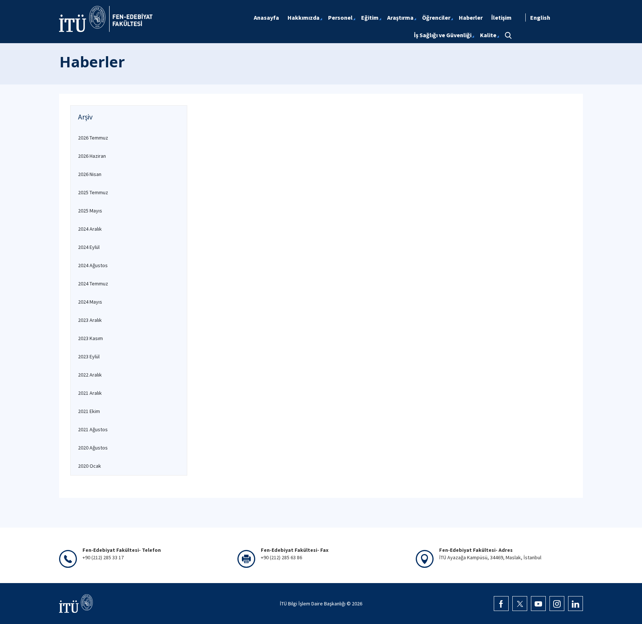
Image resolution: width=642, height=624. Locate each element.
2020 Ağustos (93, 447)
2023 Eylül (89, 356)
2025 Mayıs (90, 210)
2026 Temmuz (93, 137)
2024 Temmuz (93, 283)
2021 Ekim (89, 411)
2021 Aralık (90, 393)
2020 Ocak (89, 466)
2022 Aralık (90, 374)
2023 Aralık (90, 320)
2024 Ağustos (93, 265)
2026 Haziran (92, 156)
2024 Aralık (90, 228)
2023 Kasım (90, 338)
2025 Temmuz (93, 192)
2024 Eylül (89, 247)
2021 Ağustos (93, 429)
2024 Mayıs (90, 301)
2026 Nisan (89, 174)
